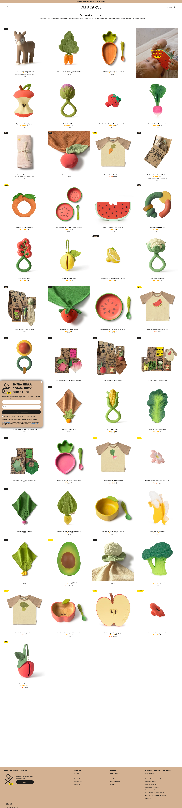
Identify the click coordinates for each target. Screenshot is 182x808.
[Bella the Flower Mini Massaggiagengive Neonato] (157, 458)
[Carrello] (177, 7)
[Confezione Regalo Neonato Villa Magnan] (157, 152)
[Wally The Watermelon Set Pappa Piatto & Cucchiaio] (113, 307)
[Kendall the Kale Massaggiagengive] (157, 407)
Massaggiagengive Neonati (152, 787)
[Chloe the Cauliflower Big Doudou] (113, 560)
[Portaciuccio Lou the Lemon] (69, 256)
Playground (77, 784)
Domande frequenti (115, 781)
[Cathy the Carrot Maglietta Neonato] (113, 152)
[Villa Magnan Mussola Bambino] (24, 152)
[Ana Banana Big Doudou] (24, 560)
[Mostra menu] (4, 7)
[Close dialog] (41, 382)
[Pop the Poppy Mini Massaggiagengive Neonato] (157, 610)
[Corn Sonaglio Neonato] (113, 407)
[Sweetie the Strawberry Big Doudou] (69, 307)
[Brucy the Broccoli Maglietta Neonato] (24, 610)
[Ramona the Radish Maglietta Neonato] (113, 458)
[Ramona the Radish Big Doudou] (24, 509)
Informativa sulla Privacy (6, 422)
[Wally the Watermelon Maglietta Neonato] (157, 307)
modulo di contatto (34, 423)
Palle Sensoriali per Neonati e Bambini (154, 792)
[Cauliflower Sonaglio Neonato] (157, 256)
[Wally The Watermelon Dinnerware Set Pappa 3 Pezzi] (69, 205)
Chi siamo (76, 773)
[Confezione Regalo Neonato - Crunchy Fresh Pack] (69, 358)
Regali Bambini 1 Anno (150, 784)
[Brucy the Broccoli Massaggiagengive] (157, 560)
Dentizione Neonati (150, 773)
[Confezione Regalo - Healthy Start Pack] (157, 358)
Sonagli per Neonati (150, 790)
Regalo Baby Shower (150, 781)
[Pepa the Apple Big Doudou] (69, 152)
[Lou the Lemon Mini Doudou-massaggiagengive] (69, 509)
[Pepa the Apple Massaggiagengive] (24, 101)
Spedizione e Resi (114, 776)
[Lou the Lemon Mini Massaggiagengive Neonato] (113, 256)
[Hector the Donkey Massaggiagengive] (24, 49)
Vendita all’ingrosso (79, 779)
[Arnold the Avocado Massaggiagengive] (69, 560)
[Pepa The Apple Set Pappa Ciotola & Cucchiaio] (69, 610)
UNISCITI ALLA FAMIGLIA (21, 412)
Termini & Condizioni (115, 773)
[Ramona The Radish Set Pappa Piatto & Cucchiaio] (69, 458)
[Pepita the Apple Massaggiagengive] (113, 610)
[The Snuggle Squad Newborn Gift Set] (24, 307)
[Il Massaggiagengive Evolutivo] (157, 205)
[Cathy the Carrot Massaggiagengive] (24, 205)
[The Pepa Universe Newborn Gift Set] (113, 358)
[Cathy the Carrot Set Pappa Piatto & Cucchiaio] (113, 49)
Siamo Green (77, 776)
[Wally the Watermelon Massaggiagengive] (113, 205)
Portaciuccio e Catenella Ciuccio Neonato (155, 795)
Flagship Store (78, 781)
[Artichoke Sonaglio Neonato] (69, 101)
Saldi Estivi (148, 798)
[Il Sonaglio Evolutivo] (24, 358)
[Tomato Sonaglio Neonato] (24, 256)
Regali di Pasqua (149, 776)
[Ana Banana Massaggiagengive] (157, 509)
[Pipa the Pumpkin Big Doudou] (69, 407)
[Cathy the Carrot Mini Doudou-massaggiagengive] (69, 49)
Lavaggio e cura (113, 779)
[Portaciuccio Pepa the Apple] (24, 661)
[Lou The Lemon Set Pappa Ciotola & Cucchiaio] (113, 509)
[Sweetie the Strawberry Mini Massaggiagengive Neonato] (113, 101)
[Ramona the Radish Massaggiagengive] (157, 101)
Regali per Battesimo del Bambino (153, 779)
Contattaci (112, 784)
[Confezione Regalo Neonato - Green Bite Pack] (24, 458)
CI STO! (25, 782)
